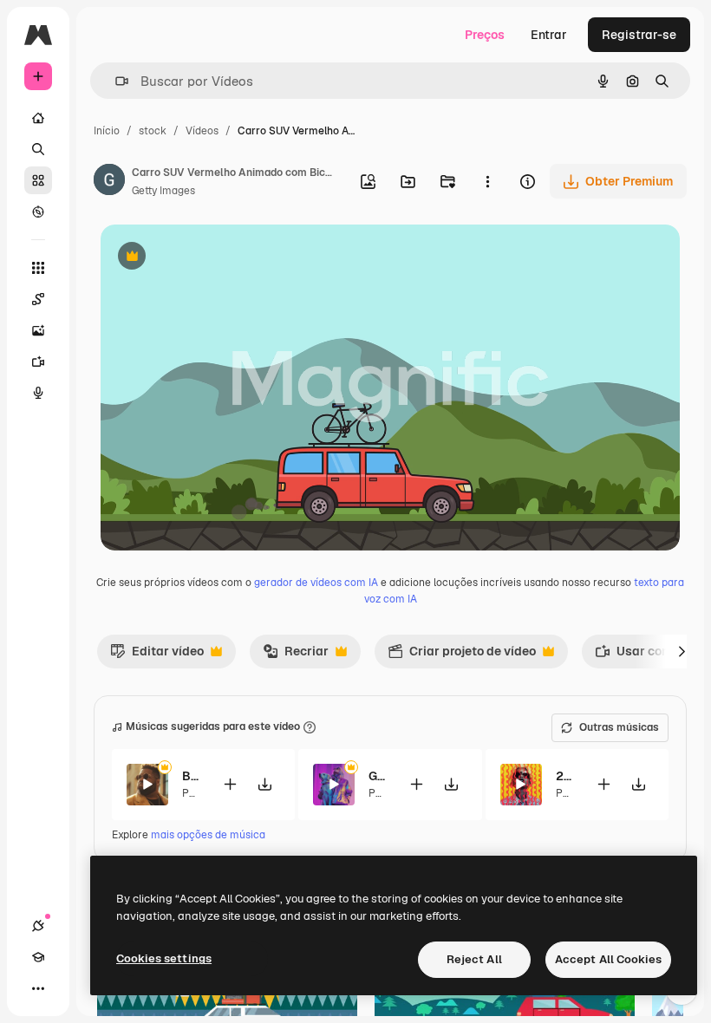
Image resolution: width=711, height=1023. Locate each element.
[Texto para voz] (38, 393)
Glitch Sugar (378, 776)
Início (107, 131)
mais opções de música (208, 835)
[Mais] (38, 988)
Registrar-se (639, 34)
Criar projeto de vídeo (462, 655)
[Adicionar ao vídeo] (229, 784)
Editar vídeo (157, 655)
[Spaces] (38, 299)
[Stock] (38, 180)
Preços (485, 34)
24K (565, 776)
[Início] (38, 118)
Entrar (549, 34)
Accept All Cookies (608, 959)
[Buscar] (38, 149)
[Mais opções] (487, 181)
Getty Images (163, 191)
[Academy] (38, 957)
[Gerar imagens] (38, 330)
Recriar (296, 655)
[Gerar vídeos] (38, 361)
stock (152, 131)
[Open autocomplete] (115, 81)
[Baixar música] (264, 784)
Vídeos (202, 131)
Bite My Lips (191, 776)
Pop (191, 793)
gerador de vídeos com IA (316, 583)
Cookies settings (164, 958)
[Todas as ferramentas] (38, 268)
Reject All (474, 959)
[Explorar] (38, 211)
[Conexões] (38, 926)
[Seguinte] (681, 651)
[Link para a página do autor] (109, 182)
